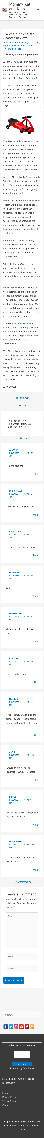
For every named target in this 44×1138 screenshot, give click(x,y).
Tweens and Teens (13, 48)
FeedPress (28, 1068)
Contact (6, 1105)
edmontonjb (15, 613)
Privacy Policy (9, 1097)
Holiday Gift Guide (30, 42)
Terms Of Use (9, 1101)
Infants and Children (13, 45)
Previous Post (22, 397)
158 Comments (11, 42)
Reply (35, 473)
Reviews (29, 45)
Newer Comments (22, 438)
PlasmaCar (30, 78)
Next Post (22, 405)
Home (5, 1093)
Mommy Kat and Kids (19, 6)
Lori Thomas (15, 491)
